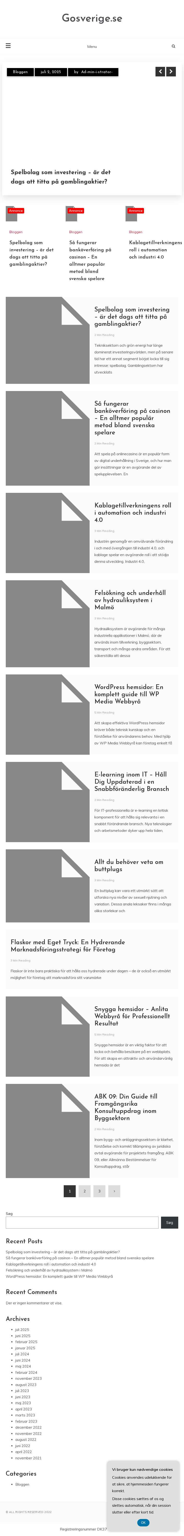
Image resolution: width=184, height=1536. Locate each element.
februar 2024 (26, 1372)
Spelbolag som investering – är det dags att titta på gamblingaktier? (132, 317)
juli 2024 (22, 1354)
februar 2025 (26, 1342)
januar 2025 (25, 1348)
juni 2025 (22, 1336)
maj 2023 (23, 1403)
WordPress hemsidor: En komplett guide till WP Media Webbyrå (128, 694)
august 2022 (25, 1439)
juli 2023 (22, 1390)
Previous (160, 71)
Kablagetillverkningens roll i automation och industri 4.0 (155, 250)
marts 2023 (25, 1415)
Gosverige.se (92, 18)
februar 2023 (26, 1421)
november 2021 (28, 1458)
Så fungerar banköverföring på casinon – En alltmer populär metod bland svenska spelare (62, 177)
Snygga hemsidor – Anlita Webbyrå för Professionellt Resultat (132, 1016)
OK (143, 1522)
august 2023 (25, 1384)
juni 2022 (22, 1446)
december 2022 (28, 1427)
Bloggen (20, 75)
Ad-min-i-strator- (99, 75)
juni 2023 (22, 1397)
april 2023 (23, 1409)
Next (171, 71)
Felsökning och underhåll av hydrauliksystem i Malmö (130, 600)
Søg (9, 1213)
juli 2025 (22, 1329)
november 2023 (28, 1378)
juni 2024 (22, 1360)
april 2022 (23, 1452)
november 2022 (28, 1433)
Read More (162, 177)
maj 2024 (23, 1366)
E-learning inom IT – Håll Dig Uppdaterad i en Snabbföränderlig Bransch (131, 782)
